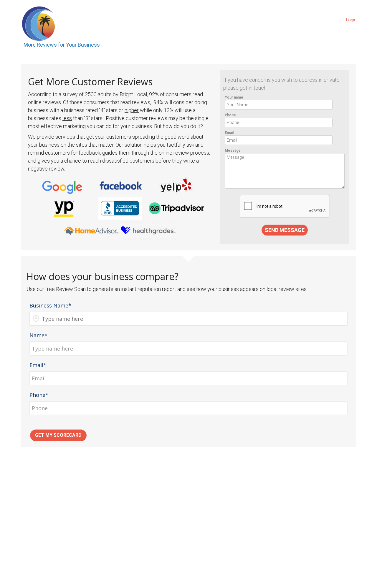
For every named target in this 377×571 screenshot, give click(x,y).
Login (351, 19)
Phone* (38, 394)
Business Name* (50, 305)
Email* (37, 365)
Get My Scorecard (58, 435)
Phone (230, 115)
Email (229, 133)
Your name (234, 97)
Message (233, 150)
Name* (38, 335)
